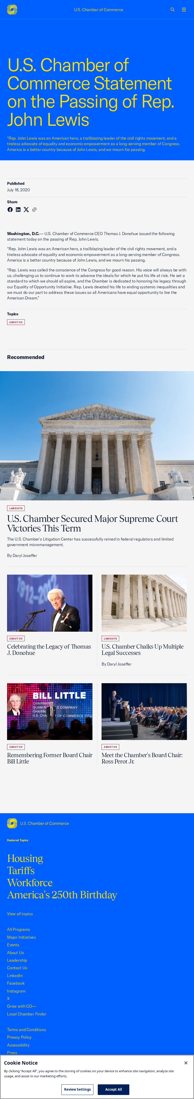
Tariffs (20, 870)
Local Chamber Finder (26, 1013)
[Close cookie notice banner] (185, 1062)
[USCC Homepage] (97, 823)
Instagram (16, 990)
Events (13, 944)
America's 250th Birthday (62, 895)
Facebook (16, 983)
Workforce (30, 882)
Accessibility (18, 1044)
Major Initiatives (21, 937)
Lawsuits (15, 508)
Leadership (17, 960)
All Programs (18, 929)
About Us (15, 322)
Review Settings (77, 1089)
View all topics (20, 913)
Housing (25, 858)
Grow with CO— (21, 1006)
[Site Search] (173, 10)
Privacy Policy (19, 1037)
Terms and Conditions (26, 1029)
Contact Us (17, 967)
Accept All (113, 1089)
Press (12, 1052)
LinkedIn (15, 975)
